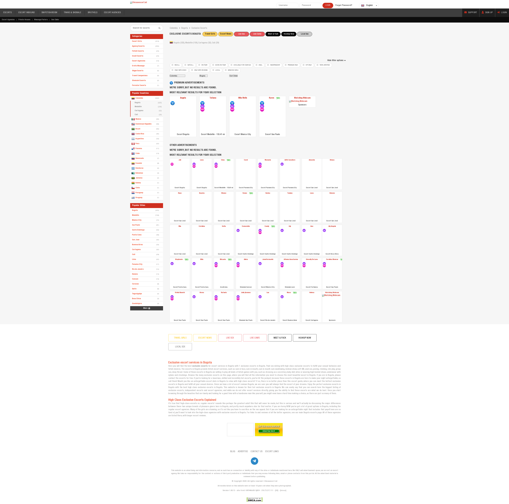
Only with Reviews (201, 70)
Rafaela (224, 293)
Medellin (148, 107)
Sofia (224, 226)
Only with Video (180, 70)
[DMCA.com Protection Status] (255, 499)
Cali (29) (215, 43)
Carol (246, 160)
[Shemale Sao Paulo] (238, 296)
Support (472, 13)
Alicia (246, 259)
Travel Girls (210, 34)
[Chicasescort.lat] (138, 2)
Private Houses (24, 20)
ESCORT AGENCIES (112, 13)
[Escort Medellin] (202, 103)
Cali (148, 115)
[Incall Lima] (216, 263)
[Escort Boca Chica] (324, 230)
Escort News (225, 34)
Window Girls (233, 70)
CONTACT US (257, 451)
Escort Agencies (8, 20)
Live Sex (241, 34)
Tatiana (213, 98)
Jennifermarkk (267, 259)
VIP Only (309, 65)
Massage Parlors (41, 20)
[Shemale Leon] (282, 263)
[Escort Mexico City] (232, 103)
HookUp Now (289, 34)
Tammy (289, 193)
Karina (268, 193)
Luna (201, 160)
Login (504, 13)
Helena (311, 293)
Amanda (312, 160)
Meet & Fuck (273, 34)
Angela (183, 98)
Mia (180, 226)
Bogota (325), (179, 43)
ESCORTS (7, 13)
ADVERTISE (243, 451)
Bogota (148, 103)
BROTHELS (93, 13)
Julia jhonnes (246, 293)
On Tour (204, 65)
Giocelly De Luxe (312, 259)
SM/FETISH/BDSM (49, 13)
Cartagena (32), (205, 43)
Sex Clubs (55, 20)
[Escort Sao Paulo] (262, 103)
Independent (275, 65)
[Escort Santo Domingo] (238, 230)
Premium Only (293, 65)
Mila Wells (242, 98)
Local (217, 70)
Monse (223, 193)
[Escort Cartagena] (312, 306)
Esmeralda (246, 226)
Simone (332, 193)
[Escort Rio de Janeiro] (260, 296)
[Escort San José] (312, 174)
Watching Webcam (302, 98)
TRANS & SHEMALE (72, 13)
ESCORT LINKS (272, 451)
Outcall (190, 65)
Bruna (202, 293)
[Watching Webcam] (302, 101)
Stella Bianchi (180, 293)
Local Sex (304, 34)
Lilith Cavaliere (289, 160)
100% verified (325, 65)
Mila (201, 259)
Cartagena (148, 111)
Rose (180, 193)
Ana (311, 226)
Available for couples (242, 65)
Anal (260, 65)
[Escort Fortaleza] (304, 263)
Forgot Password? (343, 5)
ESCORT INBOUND (26, 13)
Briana (332, 160)
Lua (268, 293)
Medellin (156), (191, 43)
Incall (177, 65)
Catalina (202, 226)
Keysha (201, 193)
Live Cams (257, 34)
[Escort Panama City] (246, 174)
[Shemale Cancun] (238, 263)
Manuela (268, 160)
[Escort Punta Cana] (172, 263)
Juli (180, 160)
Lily (290, 226)
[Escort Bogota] (172, 103)
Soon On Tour (220, 65)
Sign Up (489, 13)
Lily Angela (332, 226)
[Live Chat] (240, 429)
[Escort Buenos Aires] (282, 296)
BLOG (232, 451)
